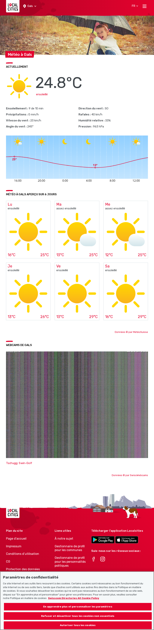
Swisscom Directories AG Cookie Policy (73, 598)
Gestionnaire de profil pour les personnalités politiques (70, 561)
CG (8, 561)
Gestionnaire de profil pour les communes (70, 548)
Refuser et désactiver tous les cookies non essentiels (77, 616)
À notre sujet (64, 538)
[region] (77, 600)
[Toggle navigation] (144, 6)
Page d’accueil (16, 538)
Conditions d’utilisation (22, 554)
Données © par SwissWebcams (130, 475)
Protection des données (23, 569)
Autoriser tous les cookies (78, 625)
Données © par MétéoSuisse (131, 332)
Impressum (13, 546)
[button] (29, 6)
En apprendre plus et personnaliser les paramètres (77, 606)
